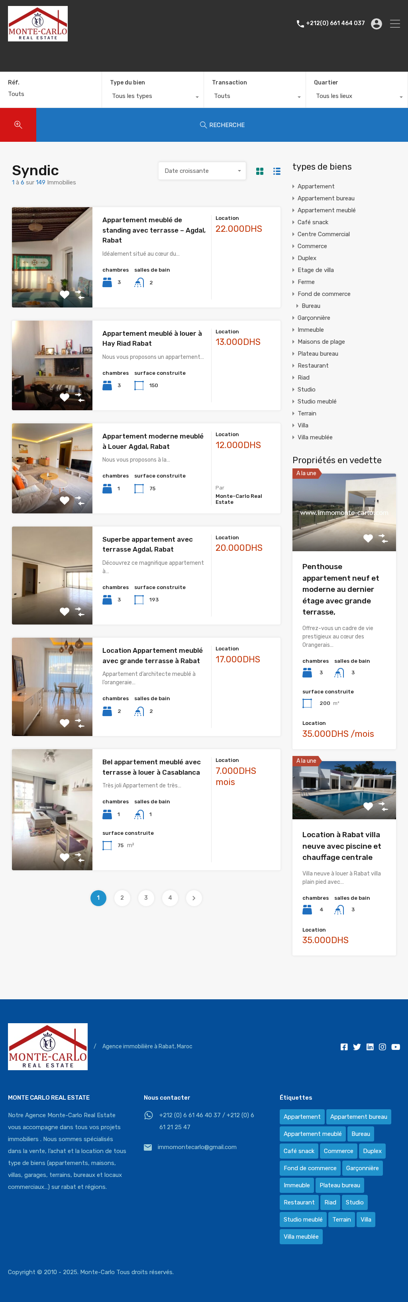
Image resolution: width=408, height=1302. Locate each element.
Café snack (313, 222)
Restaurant (313, 365)
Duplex (307, 258)
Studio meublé (317, 401)
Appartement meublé (327, 210)
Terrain (307, 413)
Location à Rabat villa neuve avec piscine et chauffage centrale (341, 846)
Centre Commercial (324, 234)
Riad (304, 377)
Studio (307, 389)
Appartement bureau (326, 198)
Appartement (316, 186)
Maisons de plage (321, 341)
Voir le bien (52, 287)
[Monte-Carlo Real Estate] (38, 37)
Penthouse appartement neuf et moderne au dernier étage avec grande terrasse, (340, 589)
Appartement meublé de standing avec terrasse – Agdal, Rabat (154, 230)
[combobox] (153, 98)
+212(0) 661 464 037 (335, 23)
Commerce (312, 246)
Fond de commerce (324, 294)
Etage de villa (316, 270)
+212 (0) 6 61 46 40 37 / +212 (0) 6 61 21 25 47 (206, 1121)
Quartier (326, 82)
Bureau (311, 305)
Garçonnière (314, 317)
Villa (303, 425)
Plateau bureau (318, 353)
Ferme (306, 282)
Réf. (14, 83)
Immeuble (311, 329)
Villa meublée (315, 437)
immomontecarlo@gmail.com (197, 1147)
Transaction (229, 82)
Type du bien (127, 82)
